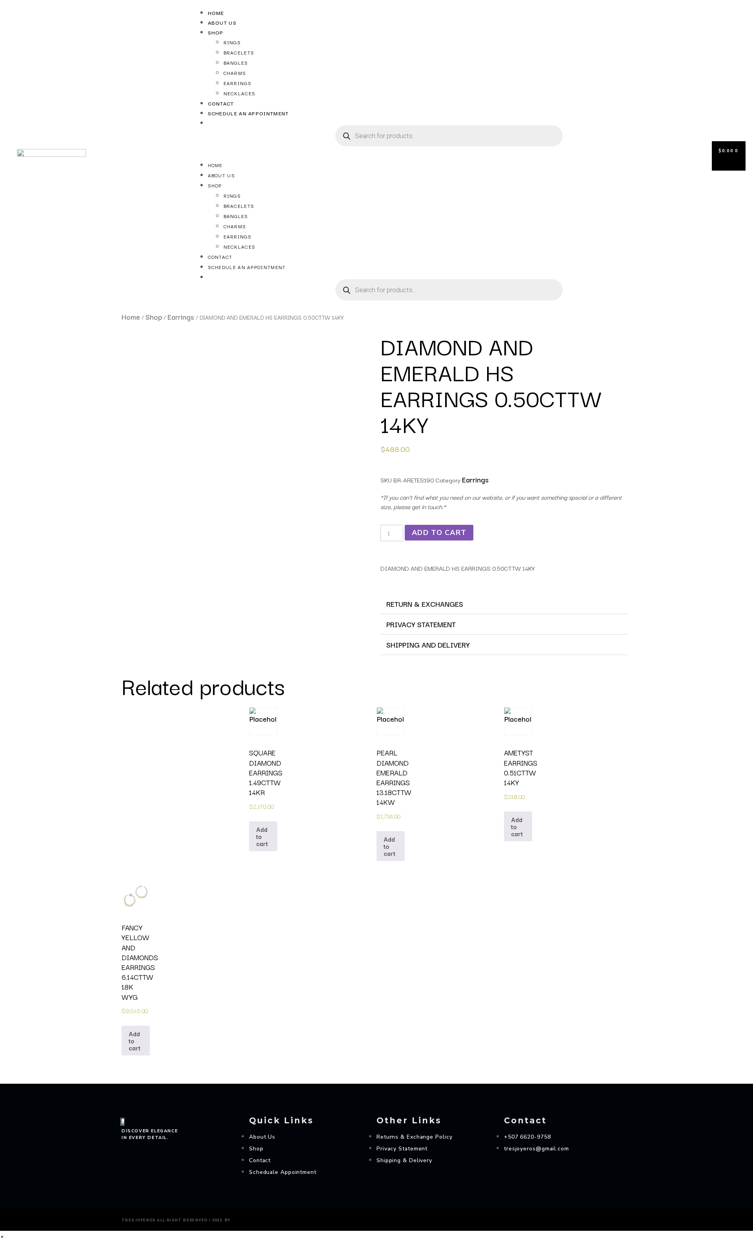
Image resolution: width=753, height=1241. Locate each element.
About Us (222, 22)
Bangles (236, 62)
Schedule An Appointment (248, 113)
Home (216, 12)
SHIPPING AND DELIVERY (428, 644)
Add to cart (439, 532)
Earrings (237, 83)
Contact (221, 103)
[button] (441, 155)
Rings (232, 42)
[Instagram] (125, 1150)
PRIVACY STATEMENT (421, 624)
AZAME (245, 1218)
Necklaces (240, 93)
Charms (235, 72)
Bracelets (239, 52)
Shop (216, 32)
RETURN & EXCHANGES (424, 603)
